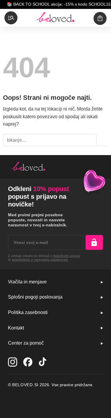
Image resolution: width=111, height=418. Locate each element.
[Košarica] (100, 18)
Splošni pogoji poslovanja (35, 296)
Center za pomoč (26, 343)
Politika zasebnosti (28, 312)
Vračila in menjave (27, 281)
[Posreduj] (102, 140)
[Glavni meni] (10, 17)
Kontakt (16, 327)
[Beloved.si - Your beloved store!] (55, 18)
